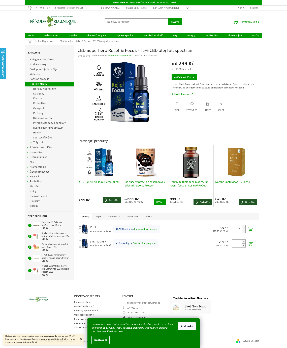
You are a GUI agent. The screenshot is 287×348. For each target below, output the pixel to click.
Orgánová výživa (42, 118)
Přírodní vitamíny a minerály (49, 123)
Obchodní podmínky (84, 315)
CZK (240, 7)
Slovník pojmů (81, 327)
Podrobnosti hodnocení (120, 55)
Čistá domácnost (39, 172)
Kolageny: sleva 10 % (42, 59)
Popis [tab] (98, 216)
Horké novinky (38, 64)
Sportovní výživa (42, 137)
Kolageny (38, 93)
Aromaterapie (38, 167)
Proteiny (38, 113)
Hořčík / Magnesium (44, 89)
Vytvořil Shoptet (251, 341)
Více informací (115, 331)
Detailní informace (181, 94)
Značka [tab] (148, 216)
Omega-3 (38, 108)
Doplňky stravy (38, 84)
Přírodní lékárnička (41, 147)
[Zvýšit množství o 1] (243, 227)
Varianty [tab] (85, 216)
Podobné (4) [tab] (114, 216)
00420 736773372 (135, 312)
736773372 (132, 308)
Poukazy (35, 201)
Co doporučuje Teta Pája (43, 69)
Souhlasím (186, 326)
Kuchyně (35, 176)
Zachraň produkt (39, 79)
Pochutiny (36, 181)
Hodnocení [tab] (132, 216)
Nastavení (100, 340)
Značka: (146, 55)
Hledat (175, 21)
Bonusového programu (145, 229)
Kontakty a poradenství (166, 8)
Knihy (33, 191)
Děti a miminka (38, 157)
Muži (32, 162)
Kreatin (37, 98)
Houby (37, 132)
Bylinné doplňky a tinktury (48, 128)
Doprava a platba (110, 8)
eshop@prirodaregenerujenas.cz (143, 303)
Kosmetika (36, 152)
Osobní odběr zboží (136, 8)
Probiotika (39, 103)
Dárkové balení (38, 196)
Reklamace (79, 323)
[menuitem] (31, 35)
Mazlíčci (34, 186)
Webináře (35, 74)
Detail (160, 202)
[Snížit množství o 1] (243, 231)
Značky (34, 206)
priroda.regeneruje (136, 317)
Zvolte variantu (184, 76)
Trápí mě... (39, 142)
